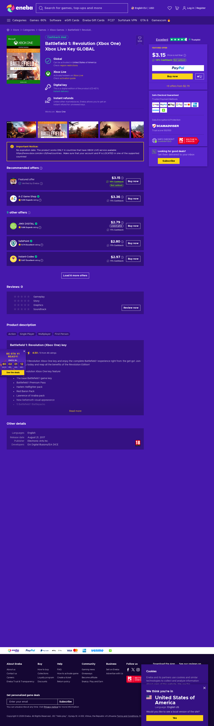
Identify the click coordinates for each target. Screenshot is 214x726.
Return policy (63, 682)
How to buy (43, 670)
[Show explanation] (40, 200)
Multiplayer (44, 334)
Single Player (27, 334)
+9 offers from (178, 86)
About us (11, 670)
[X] (133, 670)
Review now (131, 308)
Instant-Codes (26, 257)
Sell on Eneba (112, 670)
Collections (43, 674)
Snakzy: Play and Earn (92, 682)
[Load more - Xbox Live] (48, 74)
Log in (190, 8)
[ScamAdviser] (165, 126)
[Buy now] (178, 68)
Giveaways (87, 674)
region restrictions (69, 65)
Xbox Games (57, 30)
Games (42, 30)
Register (201, 8)
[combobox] (82, 8)
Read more (75, 411)
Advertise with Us (114, 674)
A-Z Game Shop (27, 196)
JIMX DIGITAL (26, 224)
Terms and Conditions (127, 716)
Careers (10, 678)
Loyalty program (46, 678)
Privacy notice (51, 707)
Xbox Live (78, 76)
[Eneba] (20, 8)
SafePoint (23, 241)
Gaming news (88, 670)
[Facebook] (128, 670)
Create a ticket (64, 678)
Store (16, 30)
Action (12, 334)
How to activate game (67, 674)
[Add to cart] (199, 76)
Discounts (42, 682)
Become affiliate (89, 678)
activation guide (68, 78)
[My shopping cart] (177, 8)
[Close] (204, 688)
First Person (61, 334)
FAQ (59, 670)
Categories (29, 30)
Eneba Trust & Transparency (20, 682)
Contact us (12, 674)
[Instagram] (138, 670)
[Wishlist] (169, 8)
